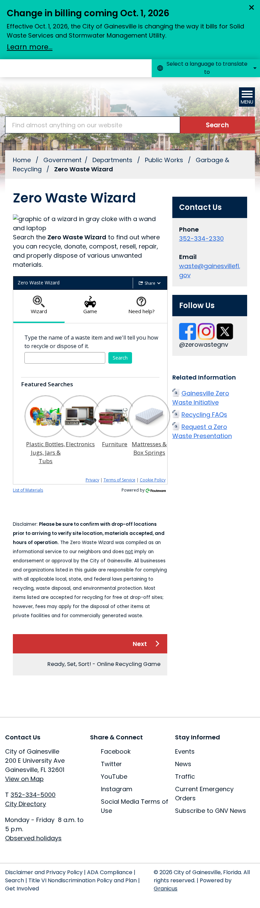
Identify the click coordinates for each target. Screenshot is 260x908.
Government (62, 160)
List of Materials (28, 490)
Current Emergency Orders (204, 793)
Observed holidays (33, 838)
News (183, 764)
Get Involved (22, 888)
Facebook (116, 751)
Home (22, 160)
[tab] (38, 306)
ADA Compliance (109, 872)
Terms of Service (119, 480)
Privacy (92, 480)
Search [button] (120, 357)
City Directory (25, 804)
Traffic (185, 776)
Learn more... (29, 47)
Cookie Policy (153, 480)
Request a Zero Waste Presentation (202, 431)
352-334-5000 (33, 795)
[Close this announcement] (252, 7)
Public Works (165, 160)
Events (185, 751)
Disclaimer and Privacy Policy (44, 872)
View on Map (24, 779)
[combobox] (206, 68)
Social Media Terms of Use (134, 806)
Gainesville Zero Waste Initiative (200, 398)
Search (14, 880)
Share (150, 283)
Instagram (116, 789)
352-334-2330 (201, 238)
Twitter (111, 764)
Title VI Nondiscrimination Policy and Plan (82, 880)
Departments (113, 160)
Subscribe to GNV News (210, 810)
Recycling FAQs (204, 414)
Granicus (165, 888)
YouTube (114, 776)
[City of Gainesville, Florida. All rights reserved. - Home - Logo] (47, 96)
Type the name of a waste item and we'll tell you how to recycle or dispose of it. (91, 342)
